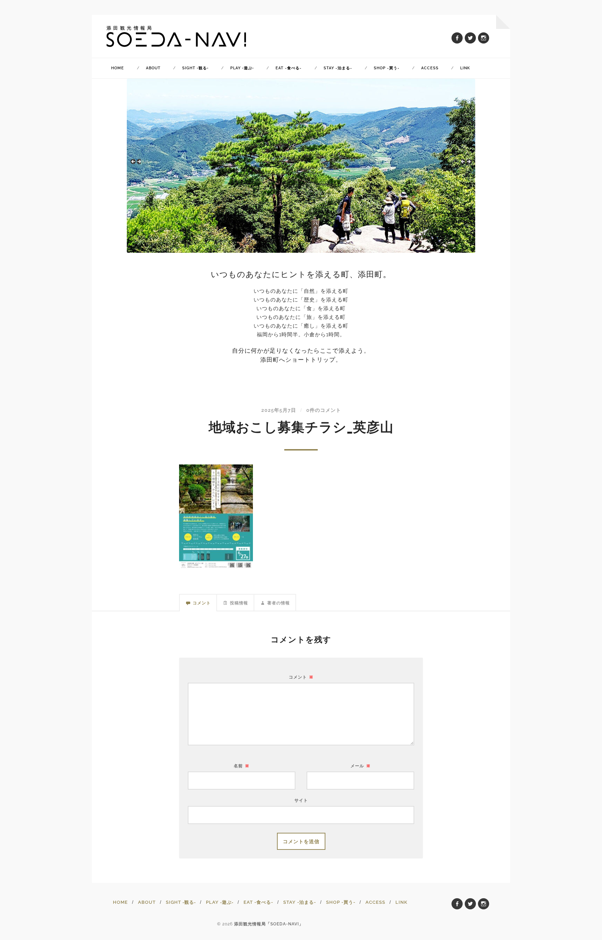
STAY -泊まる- (338, 68)
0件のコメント (323, 410)
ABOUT (153, 68)
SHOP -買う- (387, 68)
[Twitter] (470, 38)
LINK (465, 68)
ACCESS (430, 68)
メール (360, 766)
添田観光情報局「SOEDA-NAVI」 (268, 924)
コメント (301, 677)
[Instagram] (483, 38)
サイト (301, 800)
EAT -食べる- (289, 68)
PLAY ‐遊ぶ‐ (242, 68)
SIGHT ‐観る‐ (195, 68)
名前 (241, 766)
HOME (117, 68)
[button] (135, 164)
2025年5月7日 (278, 410)
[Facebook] (457, 38)
